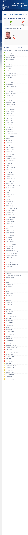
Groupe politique (22, 50)
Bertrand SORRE (14, 29)
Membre (11, 50)
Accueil (3, 9)
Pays (16, 50)
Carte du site (4, 0)
